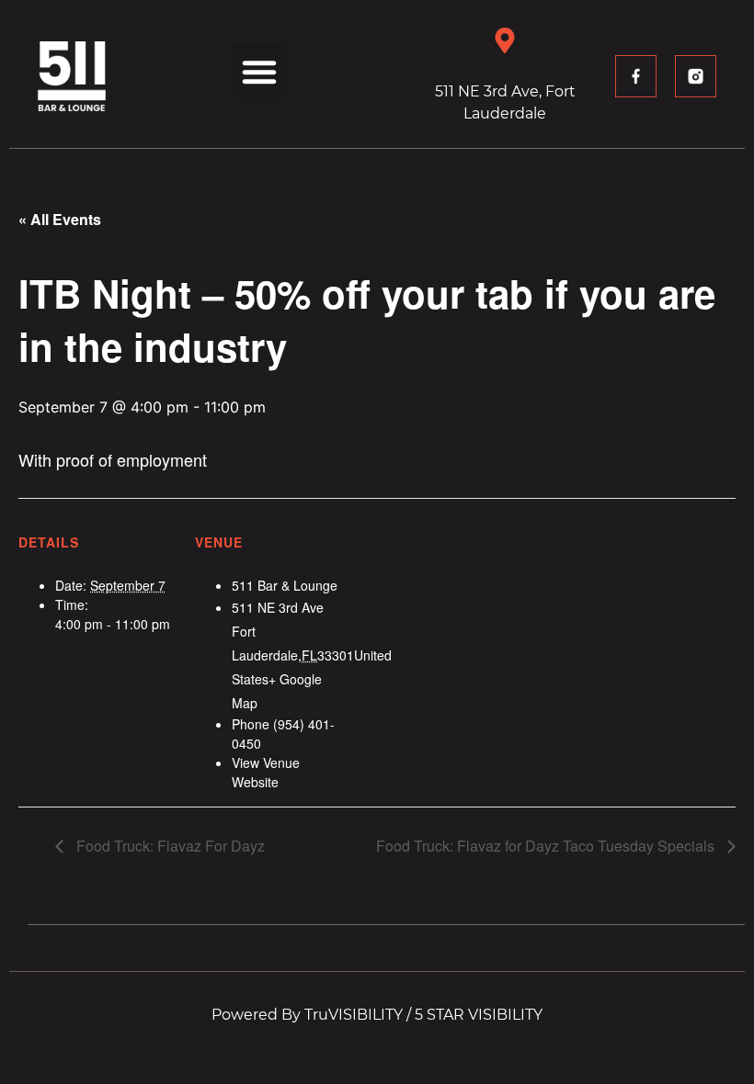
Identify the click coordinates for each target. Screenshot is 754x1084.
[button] (259, 71)
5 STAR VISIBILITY (479, 1014)
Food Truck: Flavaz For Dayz (169, 845)
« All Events (59, 219)
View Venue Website (266, 772)
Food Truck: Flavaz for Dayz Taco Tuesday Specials (547, 845)
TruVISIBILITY (353, 1014)
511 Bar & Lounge (284, 585)
